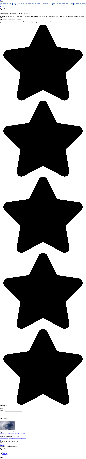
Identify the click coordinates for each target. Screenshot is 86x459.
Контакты (3, 451)
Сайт (1, 410)
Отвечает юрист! (4, 453)
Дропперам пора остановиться (5, 445)
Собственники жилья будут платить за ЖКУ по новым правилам (10, 435)
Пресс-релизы (4, 452)
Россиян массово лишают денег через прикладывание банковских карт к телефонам (13, 438)
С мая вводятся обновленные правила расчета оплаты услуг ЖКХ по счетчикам (12, 433)
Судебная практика (5, 454)
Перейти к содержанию (4, 0)
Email (1, 408)
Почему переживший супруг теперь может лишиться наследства (10, 440)
